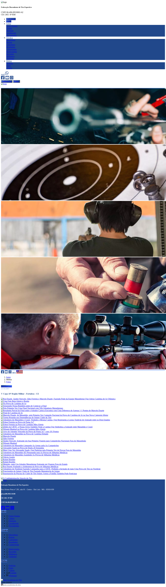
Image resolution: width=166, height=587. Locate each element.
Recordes (10, 54)
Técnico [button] (9, 38)
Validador (10, 59)
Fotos (8, 66)
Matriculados (11, 52)
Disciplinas (10, 40)
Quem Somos (11, 26)
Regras (9, 42)
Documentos (11, 35)
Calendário (10, 45)
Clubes (9, 28)
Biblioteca (10, 56)
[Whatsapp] (7, 74)
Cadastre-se (11, 19)
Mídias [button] (9, 61)
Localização (11, 33)
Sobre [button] (8, 24)
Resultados (10, 47)
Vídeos (9, 68)
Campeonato (11, 49)
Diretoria (9, 31)
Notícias (9, 63)
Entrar (8, 21)
